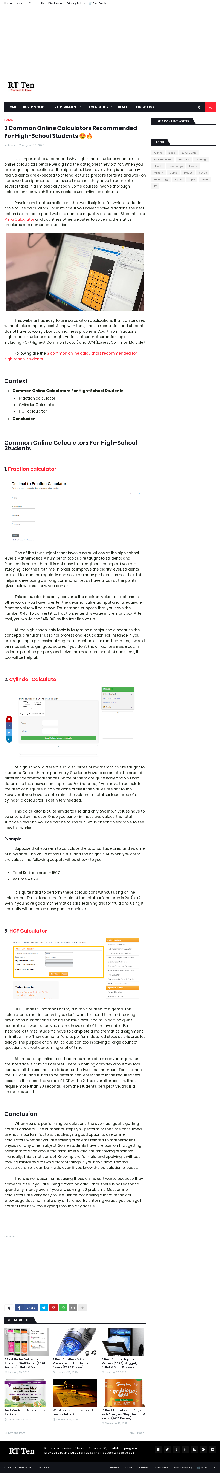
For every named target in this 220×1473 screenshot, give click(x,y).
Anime (158, 152)
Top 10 (178, 179)
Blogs (171, 152)
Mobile (173, 172)
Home (8, 3)
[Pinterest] (53, 1307)
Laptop (193, 166)
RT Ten (19, 1467)
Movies (188, 172)
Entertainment (163, 159)
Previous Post (16, 1433)
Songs (203, 172)
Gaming (201, 159)
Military (158, 172)
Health (158, 166)
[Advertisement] (110, 45)
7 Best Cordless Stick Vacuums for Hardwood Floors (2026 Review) (71, 1363)
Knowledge (176, 166)
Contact (143, 1467)
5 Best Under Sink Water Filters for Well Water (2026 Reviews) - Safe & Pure (24, 1363)
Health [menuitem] (124, 107)
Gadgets (183, 159)
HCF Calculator (28, 930)
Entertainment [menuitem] (65, 107)
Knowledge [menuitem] (146, 107)
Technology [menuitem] (98, 107)
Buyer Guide (189, 152)
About (20, 3)
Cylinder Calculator (33, 679)
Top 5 (192, 179)
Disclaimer (55, 3)
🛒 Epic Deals (98, 3)
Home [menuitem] (12, 107)
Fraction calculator (32, 469)
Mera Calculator (19, 219)
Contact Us (36, 3)
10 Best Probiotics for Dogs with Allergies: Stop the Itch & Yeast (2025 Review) (123, 1414)
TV (155, 186)
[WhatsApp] (63, 1307)
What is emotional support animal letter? (73, 1412)
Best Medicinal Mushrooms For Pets (24, 1412)
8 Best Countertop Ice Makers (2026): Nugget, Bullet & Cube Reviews (119, 1363)
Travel (204, 179)
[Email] (73, 1307)
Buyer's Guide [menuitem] (34, 107)
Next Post (137, 1433)
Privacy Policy (76, 3)
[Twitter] (44, 1307)
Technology (161, 179)
